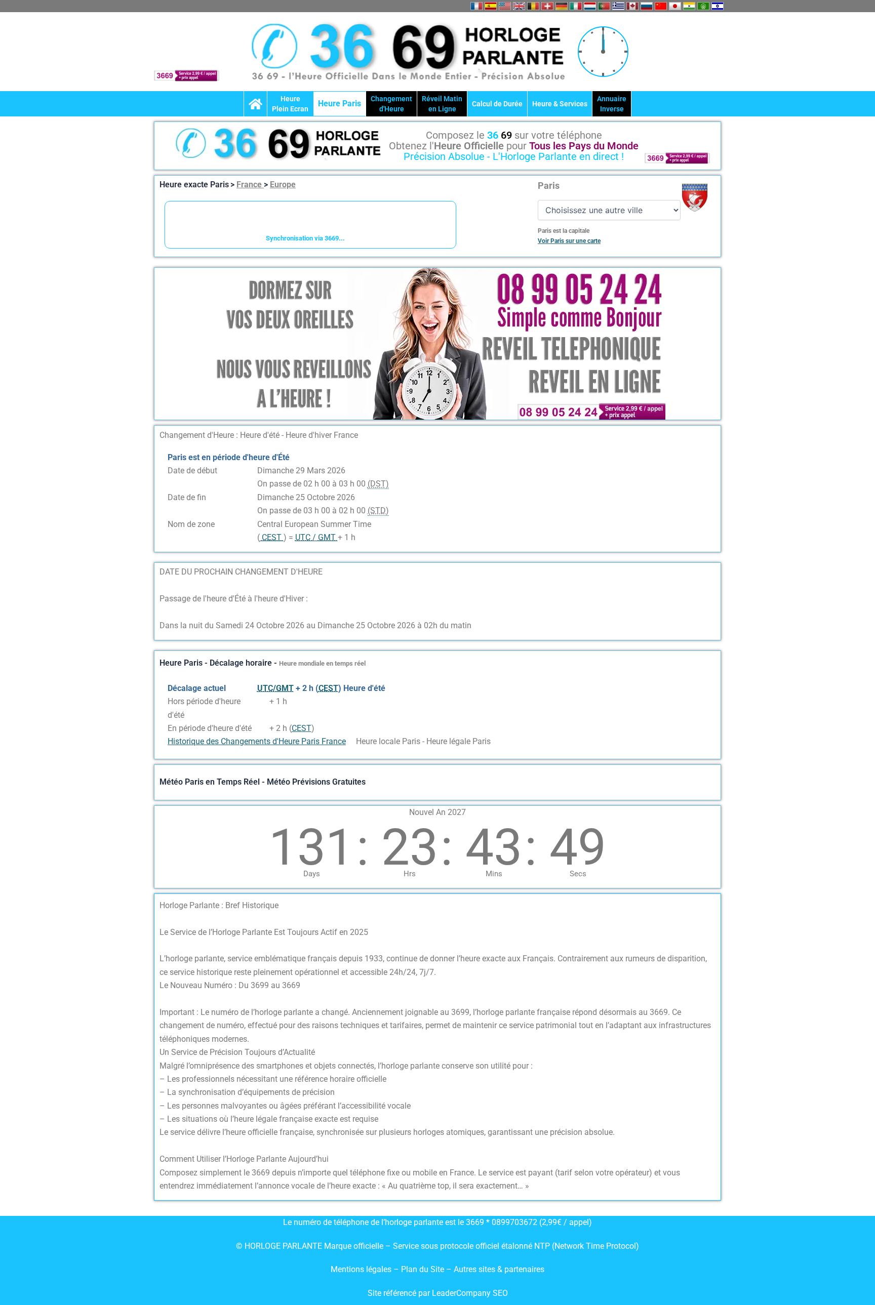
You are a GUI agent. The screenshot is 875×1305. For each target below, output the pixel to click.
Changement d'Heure (391, 104)
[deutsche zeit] (561, 6)
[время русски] (647, 6)
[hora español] (491, 6)
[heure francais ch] (547, 6)
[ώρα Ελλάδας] (618, 6)
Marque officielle (353, 1246)
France (250, 184)
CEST (301, 728)
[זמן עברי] (717, 6)
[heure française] (476, 6)
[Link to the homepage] (255, 103)
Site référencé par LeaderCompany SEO (438, 1293)
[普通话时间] (661, 6)
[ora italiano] (576, 6)
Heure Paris (339, 103)
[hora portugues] (604, 6)
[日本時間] (675, 6)
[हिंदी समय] (689, 6)
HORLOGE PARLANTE (283, 1246)
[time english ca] (632, 6)
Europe (283, 184)
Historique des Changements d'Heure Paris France (257, 741)
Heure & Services (559, 104)
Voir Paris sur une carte (569, 240)
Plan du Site (423, 1269)
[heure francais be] (533, 6)
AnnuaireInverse (611, 104)
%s (262, 701)
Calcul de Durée (497, 104)
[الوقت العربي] (703, 6)
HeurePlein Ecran (290, 104)
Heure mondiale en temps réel (322, 663)
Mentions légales (361, 1269)
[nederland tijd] (590, 6)
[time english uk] (519, 6)
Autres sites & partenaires (499, 1269)
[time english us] (505, 6)
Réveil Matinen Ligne (442, 104)
